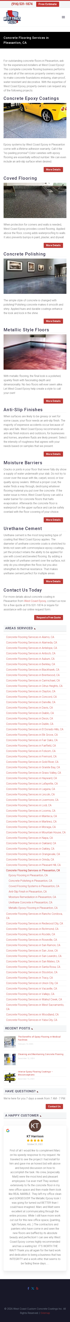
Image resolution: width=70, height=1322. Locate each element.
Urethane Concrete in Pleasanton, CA (30, 902)
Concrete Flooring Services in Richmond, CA (32, 929)
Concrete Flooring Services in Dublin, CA (29, 724)
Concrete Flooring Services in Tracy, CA (29, 977)
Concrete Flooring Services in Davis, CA (29, 707)
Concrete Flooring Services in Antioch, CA (30, 653)
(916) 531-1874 (21, 4)
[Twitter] (32, 1288)
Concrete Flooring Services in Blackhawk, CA (32, 669)
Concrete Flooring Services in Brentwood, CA (33, 675)
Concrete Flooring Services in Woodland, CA (32, 1014)
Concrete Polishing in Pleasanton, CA (30, 880)
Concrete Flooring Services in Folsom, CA (31, 751)
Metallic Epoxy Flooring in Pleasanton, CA (33, 907)
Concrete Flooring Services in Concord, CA (31, 696)
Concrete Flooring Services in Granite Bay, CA (33, 767)
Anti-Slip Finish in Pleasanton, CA (28, 891)
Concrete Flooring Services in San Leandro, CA (34, 956)
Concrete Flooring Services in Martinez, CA (31, 821)
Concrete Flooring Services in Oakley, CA (30, 848)
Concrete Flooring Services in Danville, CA (30, 702)
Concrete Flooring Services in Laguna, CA (30, 789)
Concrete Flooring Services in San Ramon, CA (33, 945)
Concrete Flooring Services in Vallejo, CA (30, 994)
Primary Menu (63, 17)
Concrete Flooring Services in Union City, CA (32, 983)
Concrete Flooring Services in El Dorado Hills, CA (34, 729)
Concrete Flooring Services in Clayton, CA (30, 691)
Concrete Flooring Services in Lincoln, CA (30, 794)
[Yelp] (37, 1288)
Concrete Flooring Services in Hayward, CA (31, 778)
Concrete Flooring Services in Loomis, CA (30, 810)
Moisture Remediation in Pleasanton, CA (32, 897)
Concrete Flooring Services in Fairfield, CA (31, 745)
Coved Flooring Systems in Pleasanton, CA (34, 886)
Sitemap (45, 1313)
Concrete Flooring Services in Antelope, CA (31, 648)
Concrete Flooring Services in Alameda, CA (31, 642)
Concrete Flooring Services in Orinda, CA (30, 859)
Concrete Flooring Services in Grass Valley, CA (33, 772)
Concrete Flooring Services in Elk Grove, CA (32, 734)
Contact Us (54, 1106)
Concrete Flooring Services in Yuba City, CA (31, 1020)
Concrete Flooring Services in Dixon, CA (29, 718)
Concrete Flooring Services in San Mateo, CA (32, 961)
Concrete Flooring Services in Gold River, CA (32, 761)
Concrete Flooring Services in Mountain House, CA (36, 832)
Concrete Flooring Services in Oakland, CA (31, 843)
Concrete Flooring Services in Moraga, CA (31, 827)
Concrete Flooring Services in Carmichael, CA (33, 680)
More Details (53, 169)
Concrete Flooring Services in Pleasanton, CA (33, 870)
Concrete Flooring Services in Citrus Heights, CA (34, 686)
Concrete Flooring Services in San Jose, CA (32, 950)
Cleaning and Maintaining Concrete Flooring (40, 1054)
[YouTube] (41, 1288)
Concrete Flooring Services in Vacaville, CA (31, 988)
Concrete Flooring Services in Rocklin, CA (30, 934)
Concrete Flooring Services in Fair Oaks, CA (32, 740)
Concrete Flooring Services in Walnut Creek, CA (34, 999)
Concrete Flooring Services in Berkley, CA (30, 664)
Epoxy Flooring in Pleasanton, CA (28, 875)
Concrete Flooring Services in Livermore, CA (32, 799)
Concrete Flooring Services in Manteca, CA (31, 816)
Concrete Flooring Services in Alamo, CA (30, 637)
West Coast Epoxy (35, 601)
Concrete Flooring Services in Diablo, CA (30, 713)
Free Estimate (48, 4)
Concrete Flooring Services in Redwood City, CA (34, 923)
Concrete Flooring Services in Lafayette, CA (32, 783)
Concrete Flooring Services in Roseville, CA (31, 939)
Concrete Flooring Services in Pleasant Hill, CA (33, 865)
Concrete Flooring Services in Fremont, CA (31, 756)
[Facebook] (28, 1288)
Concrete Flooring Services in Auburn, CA (30, 658)
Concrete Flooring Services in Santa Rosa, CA (33, 966)
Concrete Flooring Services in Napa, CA (29, 837)
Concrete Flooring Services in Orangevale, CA (33, 854)
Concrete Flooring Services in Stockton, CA (31, 972)
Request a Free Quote (49, 617)
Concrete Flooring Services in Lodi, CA (28, 805)
